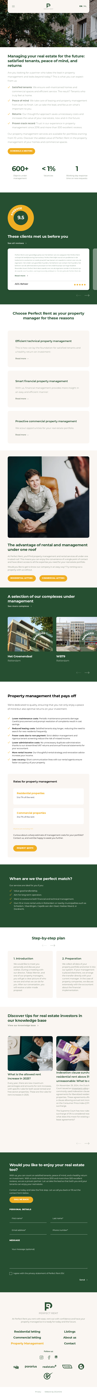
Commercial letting (27, 1337)
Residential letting (21, 578)
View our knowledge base (22, 1026)
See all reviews (16, 243)
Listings (69, 1331)
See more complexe (18, 606)
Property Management (27, 1343)
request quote (25, 848)
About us (69, 1337)
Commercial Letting (53, 578)
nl (85, 6)
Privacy (38, 1392)
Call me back (21, 1200)
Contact (70, 1343)
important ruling (80, 1089)
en (80, 6)
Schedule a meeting (21, 151)
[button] (78, 295)
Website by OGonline (53, 1392)
